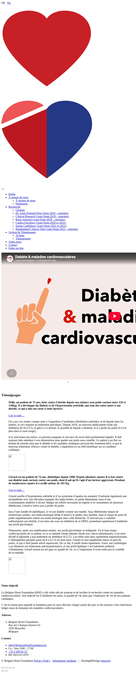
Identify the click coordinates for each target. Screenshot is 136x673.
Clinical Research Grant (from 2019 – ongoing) (42, 216)
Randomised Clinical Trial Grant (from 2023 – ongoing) (47, 229)
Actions (20, 235)
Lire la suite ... (16, 415)
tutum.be (105, 660)
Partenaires (22, 203)
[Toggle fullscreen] (9, 667)
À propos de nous (18, 197)
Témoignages (23, 238)
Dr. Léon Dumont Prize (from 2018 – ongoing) (42, 213)
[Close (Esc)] (2, 667)
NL (9, 2)
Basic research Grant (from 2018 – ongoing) (41, 219)
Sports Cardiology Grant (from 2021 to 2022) (41, 225)
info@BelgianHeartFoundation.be (27, 645)
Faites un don (16, 248)
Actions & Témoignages (22, 232)
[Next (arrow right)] (6, 670)
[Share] (6, 667)
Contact (12, 244)
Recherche (14, 206)
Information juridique (64, 660)
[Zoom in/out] (13, 667)
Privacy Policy (42, 660)
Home (11, 194)
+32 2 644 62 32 (17, 651)
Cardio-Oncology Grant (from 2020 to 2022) (41, 222)
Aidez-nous (14, 241)
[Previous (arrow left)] (2, 670)
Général (20, 210)
